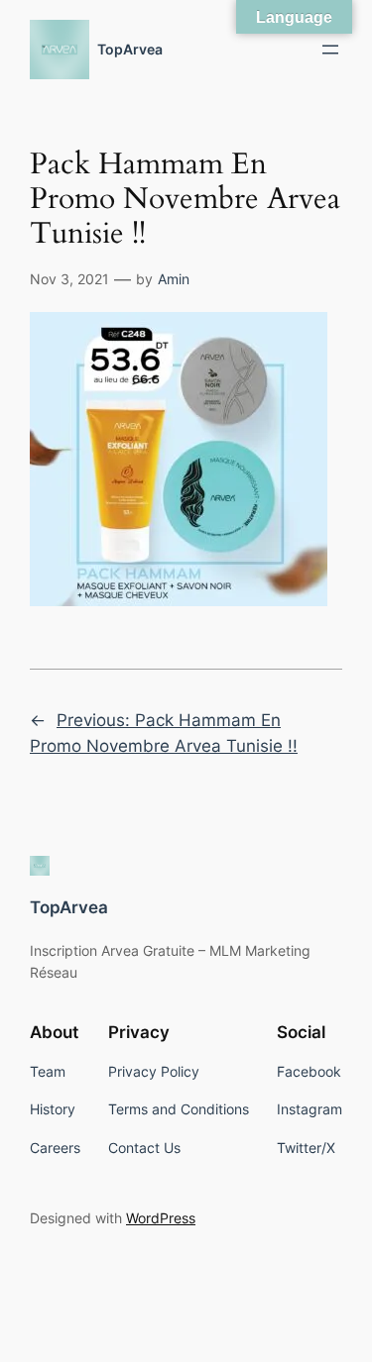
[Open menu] (330, 49)
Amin (173, 278)
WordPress (160, 1217)
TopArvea (130, 49)
